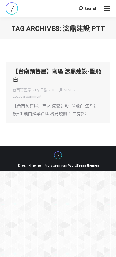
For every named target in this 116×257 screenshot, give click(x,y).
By (41, 90)
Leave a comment (27, 96)
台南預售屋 (22, 90)
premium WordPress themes (76, 165)
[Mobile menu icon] (106, 8)
